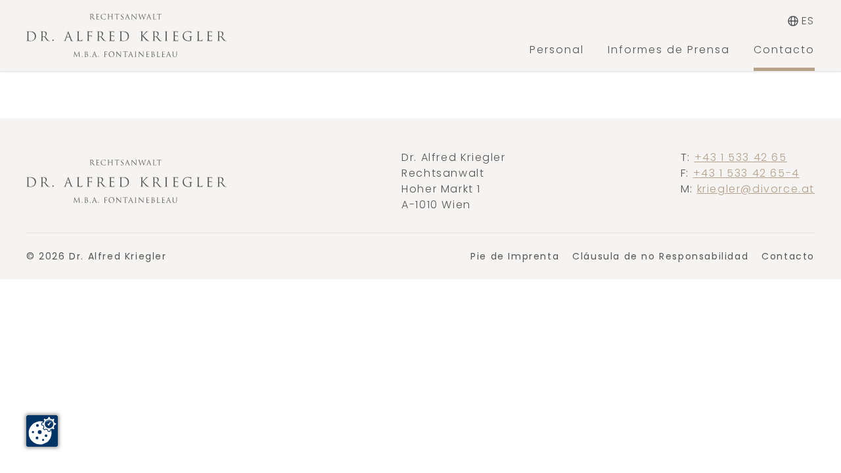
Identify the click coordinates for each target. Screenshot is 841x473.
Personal (557, 49)
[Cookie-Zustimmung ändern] (42, 431)
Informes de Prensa (669, 49)
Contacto (784, 49)
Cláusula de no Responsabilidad (660, 256)
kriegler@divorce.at (756, 188)
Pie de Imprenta (514, 256)
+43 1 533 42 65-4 (746, 173)
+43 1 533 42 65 (740, 157)
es (808, 20)
